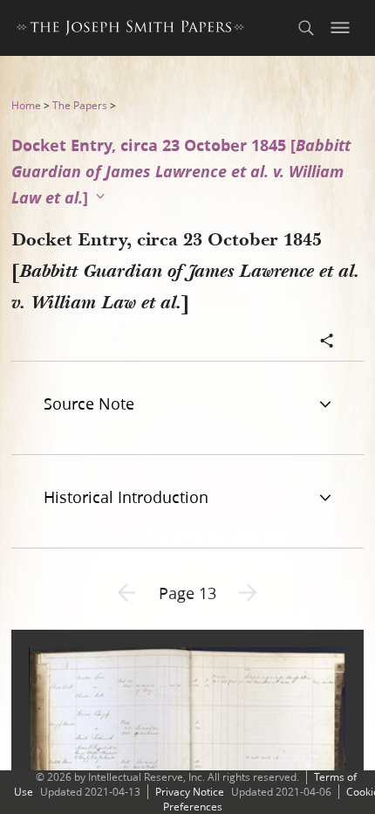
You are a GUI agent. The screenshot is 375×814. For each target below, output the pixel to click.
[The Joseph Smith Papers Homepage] (130, 30)
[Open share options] (327, 342)
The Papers (79, 105)
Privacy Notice (189, 791)
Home (26, 105)
